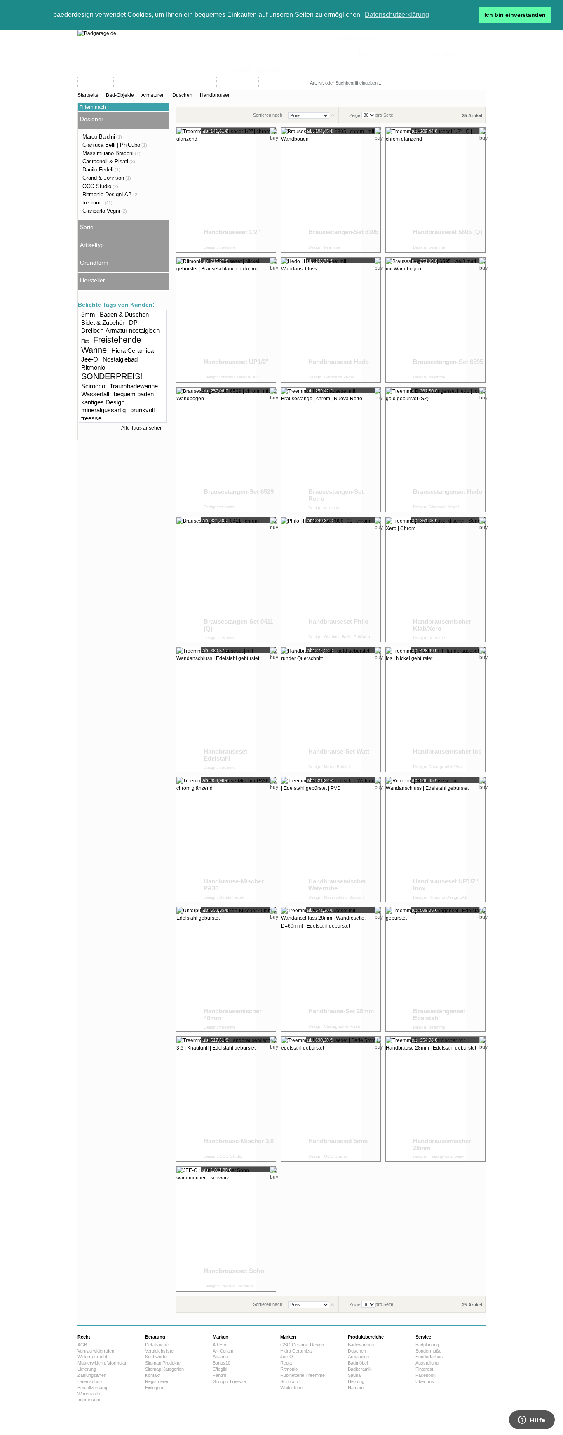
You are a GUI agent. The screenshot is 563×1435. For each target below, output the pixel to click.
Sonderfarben (429, 1356)
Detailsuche (157, 1344)
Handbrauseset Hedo (338, 361)
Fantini (219, 1375)
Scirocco (93, 386)
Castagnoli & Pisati (105, 161)
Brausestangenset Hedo (447, 491)
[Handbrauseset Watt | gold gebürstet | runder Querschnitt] (321, 709)
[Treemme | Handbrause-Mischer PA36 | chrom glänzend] (216, 839)
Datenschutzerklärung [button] (397, 14)
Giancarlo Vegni (101, 211)
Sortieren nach (267, 115)
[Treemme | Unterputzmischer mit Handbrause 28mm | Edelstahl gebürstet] (426, 1099)
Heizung (356, 1381)
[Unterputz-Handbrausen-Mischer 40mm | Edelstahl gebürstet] (216, 969)
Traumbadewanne (134, 386)
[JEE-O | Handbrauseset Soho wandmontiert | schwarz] (216, 1229)
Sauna (354, 1375)
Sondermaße (428, 1350)
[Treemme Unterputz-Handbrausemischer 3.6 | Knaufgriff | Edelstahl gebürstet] (216, 1099)
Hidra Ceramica (132, 350)
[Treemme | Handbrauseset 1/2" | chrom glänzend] (216, 190)
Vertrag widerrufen (95, 1350)
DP (133, 322)
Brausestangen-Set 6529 (239, 491)
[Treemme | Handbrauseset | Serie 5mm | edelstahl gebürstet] (321, 1099)
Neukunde (446, 53)
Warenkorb (88, 1393)
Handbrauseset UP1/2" (236, 361)
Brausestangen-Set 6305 (343, 231)
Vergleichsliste (159, 1350)
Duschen (182, 95)
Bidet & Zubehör (102, 322)
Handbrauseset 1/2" (232, 231)
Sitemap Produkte (163, 1362)
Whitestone (291, 1387)
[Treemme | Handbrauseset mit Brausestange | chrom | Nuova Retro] (321, 450)
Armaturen (153, 95)
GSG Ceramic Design (302, 1344)
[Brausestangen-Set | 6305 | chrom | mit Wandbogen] (321, 190)
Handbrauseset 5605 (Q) (447, 231)
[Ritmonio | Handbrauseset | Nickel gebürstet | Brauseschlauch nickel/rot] (216, 320)
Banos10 (221, 1362)
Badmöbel (358, 1362)
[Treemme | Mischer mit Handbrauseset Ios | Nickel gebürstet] (426, 709)
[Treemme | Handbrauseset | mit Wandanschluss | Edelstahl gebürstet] (216, 709)
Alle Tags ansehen (142, 428)
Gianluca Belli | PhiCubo (111, 145)
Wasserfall (95, 393)
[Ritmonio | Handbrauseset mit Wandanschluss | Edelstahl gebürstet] (426, 839)
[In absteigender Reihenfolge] (332, 115)
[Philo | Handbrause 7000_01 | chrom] (321, 579)
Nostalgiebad (120, 359)
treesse (91, 418)
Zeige (354, 115)
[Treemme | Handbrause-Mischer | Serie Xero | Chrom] (426, 579)
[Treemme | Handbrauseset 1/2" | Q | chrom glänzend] (426, 190)
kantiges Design (102, 402)
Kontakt (152, 1375)
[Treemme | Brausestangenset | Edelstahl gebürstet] (426, 969)
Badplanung (427, 1344)
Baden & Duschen (124, 314)
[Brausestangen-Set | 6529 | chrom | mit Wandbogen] (216, 450)
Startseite (88, 95)
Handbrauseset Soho (234, 1270)
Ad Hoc (220, 1344)
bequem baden (134, 393)
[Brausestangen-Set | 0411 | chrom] (216, 579)
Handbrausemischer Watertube (337, 885)
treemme (92, 203)
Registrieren (157, 1381)
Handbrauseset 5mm (338, 1140)
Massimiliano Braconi (108, 153)
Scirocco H (291, 1381)
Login (366, 53)
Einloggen (154, 1387)
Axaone (220, 1356)
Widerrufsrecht (92, 1356)
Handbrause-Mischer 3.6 (239, 1140)
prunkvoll (142, 409)
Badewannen (361, 1344)
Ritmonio (93, 367)
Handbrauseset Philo (338, 621)
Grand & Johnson (103, 178)
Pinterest (424, 1369)
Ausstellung (427, 1362)
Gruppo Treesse (229, 1381)
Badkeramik (360, 1369)
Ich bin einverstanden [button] (515, 15)
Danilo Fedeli (97, 170)
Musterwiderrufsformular (102, 1362)
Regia (286, 1362)
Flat (85, 340)
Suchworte (156, 1356)
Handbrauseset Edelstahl (225, 755)
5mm (88, 314)
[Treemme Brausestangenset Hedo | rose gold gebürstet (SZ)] (426, 450)
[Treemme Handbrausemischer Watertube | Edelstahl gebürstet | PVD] (321, 839)
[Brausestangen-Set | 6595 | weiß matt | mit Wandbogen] (426, 320)
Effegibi (220, 1369)
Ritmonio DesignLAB (107, 194)
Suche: (312, 74)
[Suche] (407, 83)
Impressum (88, 1399)
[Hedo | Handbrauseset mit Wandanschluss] (321, 320)
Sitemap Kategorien (164, 1369)
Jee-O (89, 359)
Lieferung (86, 1369)
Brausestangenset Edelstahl (439, 1015)
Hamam (356, 1387)
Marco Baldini (98, 137)
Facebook (425, 1375)
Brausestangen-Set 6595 (448, 361)
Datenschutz (90, 1381)
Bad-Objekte (120, 95)
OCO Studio (96, 186)
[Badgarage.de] (281, 53)
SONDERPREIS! (112, 376)
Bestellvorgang (92, 1387)
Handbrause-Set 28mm (341, 1011)
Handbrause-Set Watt (338, 751)
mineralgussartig (103, 409)
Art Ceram (223, 1350)
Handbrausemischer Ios (447, 751)
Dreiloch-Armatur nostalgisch (120, 330)
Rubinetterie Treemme (302, 1375)
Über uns (424, 1381)
